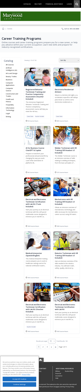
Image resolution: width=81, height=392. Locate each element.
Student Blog (69, 371)
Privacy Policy (69, 387)
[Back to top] (40, 370)
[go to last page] (56, 347)
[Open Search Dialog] (77, 4)
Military (57, 371)
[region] (19, 373)
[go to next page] (51, 347)
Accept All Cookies (19, 379)
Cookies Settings (19, 384)
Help (56, 378)
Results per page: (41, 341)
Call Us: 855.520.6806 (70, 29)
